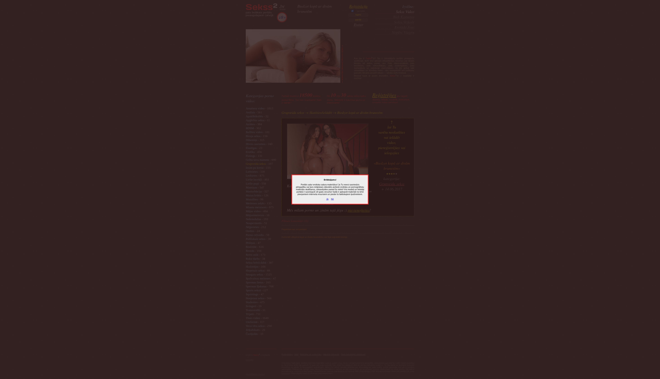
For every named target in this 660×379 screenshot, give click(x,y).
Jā (327, 199)
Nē (332, 199)
